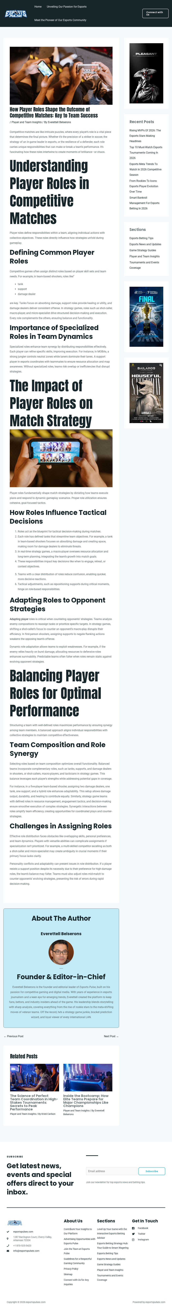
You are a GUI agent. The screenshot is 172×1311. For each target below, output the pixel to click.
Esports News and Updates (145, 244)
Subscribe (152, 1171)
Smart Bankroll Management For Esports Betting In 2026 (144, 203)
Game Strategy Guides (143, 250)
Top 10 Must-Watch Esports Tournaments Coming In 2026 (146, 153)
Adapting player (19, 619)
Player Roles (43, 183)
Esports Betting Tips (141, 238)
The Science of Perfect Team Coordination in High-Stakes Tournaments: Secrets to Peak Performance (34, 1102)
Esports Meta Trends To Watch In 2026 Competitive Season (145, 169)
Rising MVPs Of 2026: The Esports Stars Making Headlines (145, 136)
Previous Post (13, 1036)
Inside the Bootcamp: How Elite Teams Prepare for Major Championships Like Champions (86, 1100)
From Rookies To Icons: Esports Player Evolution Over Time (144, 186)
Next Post (111, 1036)
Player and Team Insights (27, 122)
